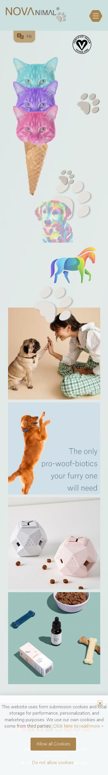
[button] (100, 703)
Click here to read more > (78, 726)
